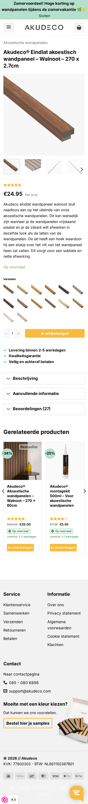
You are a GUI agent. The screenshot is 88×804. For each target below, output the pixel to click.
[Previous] (11, 122)
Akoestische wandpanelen (25, 42)
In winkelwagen (55, 333)
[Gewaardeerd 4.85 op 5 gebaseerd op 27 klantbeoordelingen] (44, 185)
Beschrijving (25, 378)
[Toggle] (8, 379)
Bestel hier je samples (27, 723)
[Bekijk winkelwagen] (79, 27)
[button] (9, 27)
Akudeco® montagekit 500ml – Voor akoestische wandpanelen (62, 495)
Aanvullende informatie (36, 393)
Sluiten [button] (44, 16)
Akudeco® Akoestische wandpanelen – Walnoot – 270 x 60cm (21, 495)
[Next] (76, 122)
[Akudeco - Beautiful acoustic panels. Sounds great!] (44, 27)
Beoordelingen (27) (32, 408)
